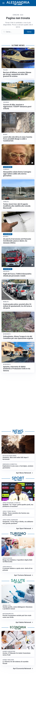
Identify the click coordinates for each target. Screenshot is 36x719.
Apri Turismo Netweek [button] (22, 575)
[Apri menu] (3, 3)
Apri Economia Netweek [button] (22, 668)
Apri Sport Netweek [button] (23, 528)
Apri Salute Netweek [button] (23, 622)
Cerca (29, 32)
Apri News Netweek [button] (23, 473)
